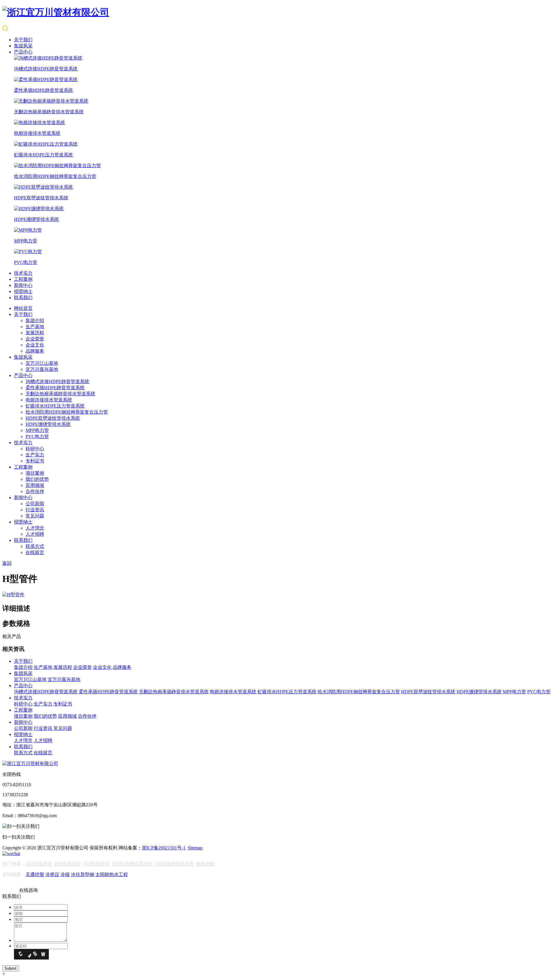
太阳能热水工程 (111, 874)
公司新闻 (35, 503)
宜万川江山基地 (42, 363)
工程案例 (23, 279)
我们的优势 (37, 479)
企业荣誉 (35, 338)
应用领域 (35, 485)
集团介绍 (35, 320)
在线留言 (35, 552)
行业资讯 (35, 509)
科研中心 (35, 448)
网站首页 (23, 308)
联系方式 (35, 546)
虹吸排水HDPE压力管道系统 (55, 405)
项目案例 (35, 473)
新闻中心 (23, 285)
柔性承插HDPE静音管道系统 (55, 387)
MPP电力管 (37, 430)
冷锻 (65, 874)
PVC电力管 (37, 436)
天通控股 (35, 874)
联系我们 (23, 297)
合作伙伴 (35, 491)
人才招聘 (35, 534)
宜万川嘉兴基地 (42, 369)
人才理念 (35, 528)
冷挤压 (52, 874)
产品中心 (23, 51)
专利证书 (35, 460)
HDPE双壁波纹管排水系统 (53, 418)
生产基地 (35, 326)
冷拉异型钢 (82, 874)
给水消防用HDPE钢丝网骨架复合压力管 (67, 412)
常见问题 (35, 515)
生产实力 (35, 454)
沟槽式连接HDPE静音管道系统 (57, 381)
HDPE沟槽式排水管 (132, 863)
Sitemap (195, 847)
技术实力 (23, 273)
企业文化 (35, 344)
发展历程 (35, 332)
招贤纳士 (23, 291)
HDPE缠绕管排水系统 (48, 424)
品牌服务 (35, 351)
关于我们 (23, 39)
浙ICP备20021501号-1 (163, 847)
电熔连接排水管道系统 (49, 399)
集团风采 (23, 45)
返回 (7, 563)
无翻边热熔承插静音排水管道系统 (60, 393)
